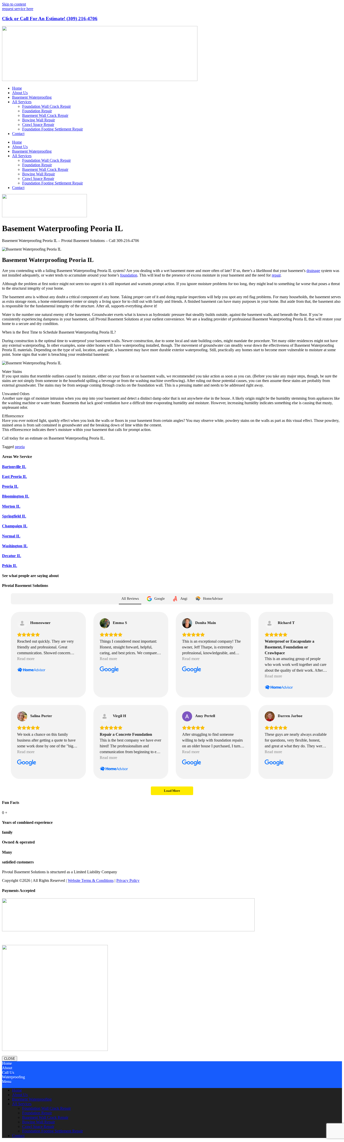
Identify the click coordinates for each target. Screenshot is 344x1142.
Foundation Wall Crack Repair (46, 106)
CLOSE (9, 1059)
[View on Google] (105, 623)
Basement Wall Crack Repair (45, 115)
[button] (172, 936)
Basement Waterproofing (32, 97)
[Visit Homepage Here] (99, 79)
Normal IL (11, 536)
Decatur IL (11, 556)
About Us (20, 93)
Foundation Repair (37, 111)
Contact (18, 133)
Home (17, 88)
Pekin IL (9, 565)
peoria (20, 447)
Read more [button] (26, 659)
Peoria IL (10, 486)
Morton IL (11, 506)
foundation (128, 275)
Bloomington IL (15, 496)
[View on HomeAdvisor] (22, 623)
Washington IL (15, 546)
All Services (21, 102)
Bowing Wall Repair (38, 120)
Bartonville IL (14, 467)
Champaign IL (14, 526)
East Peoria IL (14, 476)
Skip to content (14, 4)
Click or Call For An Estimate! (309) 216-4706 (49, 18)
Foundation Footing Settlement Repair (52, 129)
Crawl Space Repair (38, 124)
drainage (313, 270)
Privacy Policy (128, 880)
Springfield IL (14, 516)
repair (276, 275)
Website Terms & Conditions (91, 880)
